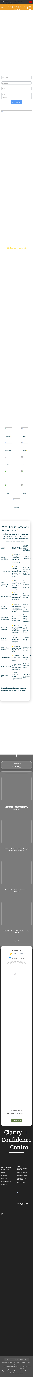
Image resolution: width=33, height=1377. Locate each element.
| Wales (16, 1364)
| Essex (28, 1362)
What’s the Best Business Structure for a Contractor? (16, 890)
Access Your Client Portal (22, 1204)
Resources (4, 1178)
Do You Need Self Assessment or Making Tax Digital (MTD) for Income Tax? (16, 849)
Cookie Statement (22, 1172)
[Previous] (15, 941)
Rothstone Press (7, 1362)
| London (17, 1362)
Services (3, 1172)
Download (16, 102)
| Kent (23, 1362)
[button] (2, 8)
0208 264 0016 (18, 954)
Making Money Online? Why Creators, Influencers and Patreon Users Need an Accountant (16, 807)
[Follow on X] (18, 962)
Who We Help (5, 1169)
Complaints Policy (22, 1175)
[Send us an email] (30, 7)
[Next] (18, 941)
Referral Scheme (6, 1181)
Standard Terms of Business (22, 1169)
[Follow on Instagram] (27, 7)
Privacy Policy (20, 1182)
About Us (4, 1184)
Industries (4, 1175)
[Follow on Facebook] (8, 962)
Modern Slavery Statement (21, 1179)
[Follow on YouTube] (30, 9)
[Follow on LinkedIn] (27, 9)
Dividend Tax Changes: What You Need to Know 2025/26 (16, 931)
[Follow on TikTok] (14, 962)
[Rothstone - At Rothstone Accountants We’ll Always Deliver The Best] (16, 8)
